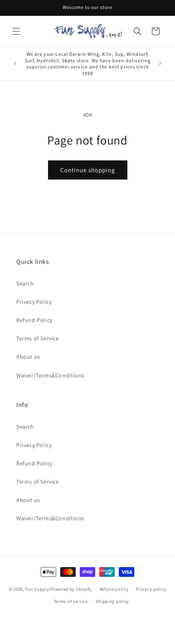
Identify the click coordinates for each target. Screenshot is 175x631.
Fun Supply (37, 589)
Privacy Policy (34, 301)
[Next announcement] (160, 63)
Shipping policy (112, 601)
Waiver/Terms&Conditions (50, 375)
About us (28, 356)
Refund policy (114, 589)
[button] (16, 31)
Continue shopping (87, 170)
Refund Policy (34, 320)
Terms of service (71, 601)
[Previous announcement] (15, 63)
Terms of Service (37, 338)
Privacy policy (151, 589)
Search (25, 283)
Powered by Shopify (71, 589)
